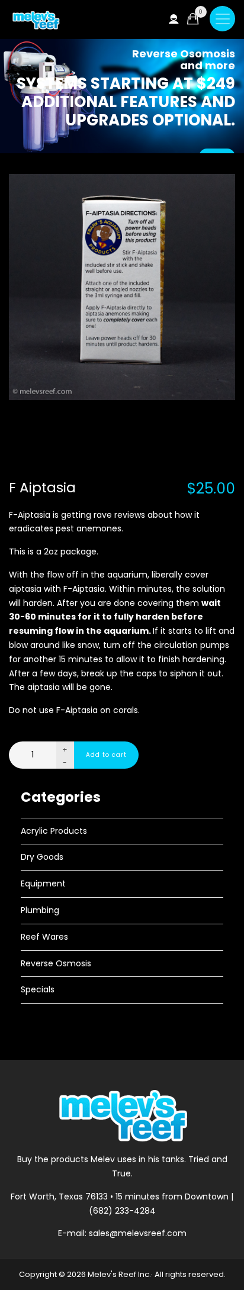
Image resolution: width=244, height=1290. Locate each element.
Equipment (43, 883)
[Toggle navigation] (222, 18)
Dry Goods (42, 857)
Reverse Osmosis (56, 963)
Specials (37, 989)
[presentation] (22, 318)
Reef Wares (44, 937)
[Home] (35, 20)
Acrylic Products (54, 831)
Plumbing (40, 910)
